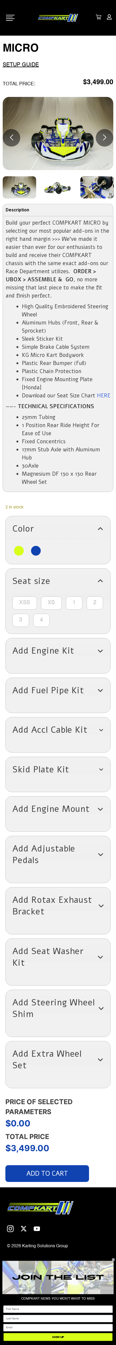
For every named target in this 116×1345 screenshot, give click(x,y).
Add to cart (47, 1173)
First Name (10, 1303)
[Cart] (98, 17)
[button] (58, 529)
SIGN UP (58, 1337)
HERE (103, 395)
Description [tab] (17, 209)
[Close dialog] (113, 1259)
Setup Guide (21, 65)
